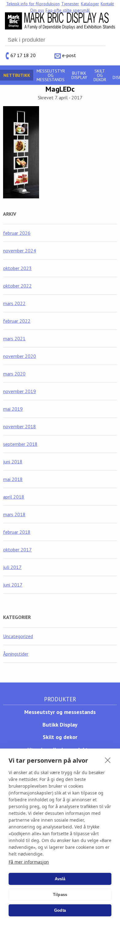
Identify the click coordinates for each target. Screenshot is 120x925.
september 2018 (20, 444)
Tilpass (60, 894)
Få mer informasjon (29, 862)
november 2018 (19, 426)
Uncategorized (18, 636)
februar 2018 (16, 532)
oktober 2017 (17, 549)
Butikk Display (79, 75)
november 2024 (19, 250)
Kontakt (107, 3)
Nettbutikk (16, 75)
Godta (60, 910)
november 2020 (19, 356)
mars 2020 (14, 374)
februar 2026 (16, 233)
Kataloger (90, 3)
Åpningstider (15, 654)
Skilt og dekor (100, 75)
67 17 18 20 (23, 55)
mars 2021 (14, 338)
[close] (108, 760)
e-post (69, 55)
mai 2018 (13, 479)
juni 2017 (12, 585)
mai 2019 (13, 409)
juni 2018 (12, 461)
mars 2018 (14, 514)
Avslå (60, 879)
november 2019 (19, 391)
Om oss (37, 10)
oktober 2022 (17, 286)
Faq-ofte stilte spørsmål (68, 10)
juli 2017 (12, 567)
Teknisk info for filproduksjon (33, 3)
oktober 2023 (17, 268)
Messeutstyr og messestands (51, 75)
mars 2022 (14, 303)
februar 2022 (16, 321)
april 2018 (13, 497)
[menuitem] (33, 4)
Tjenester (70, 3)
